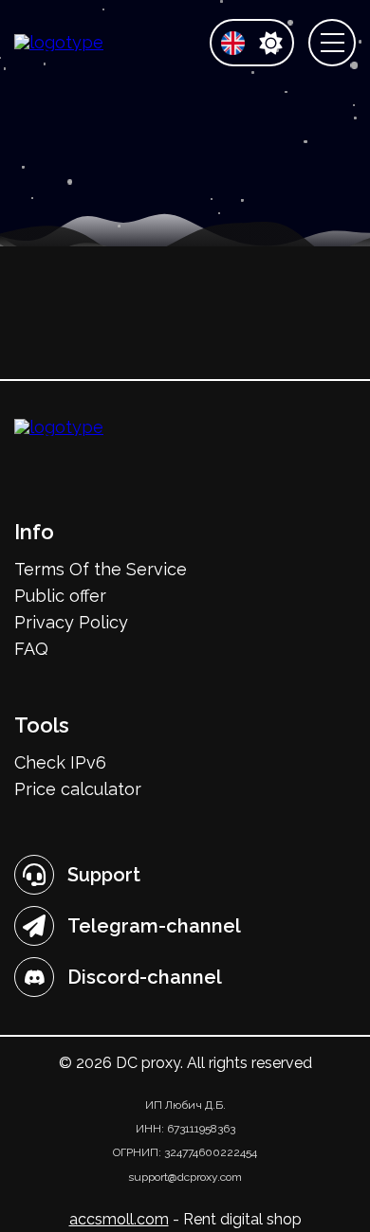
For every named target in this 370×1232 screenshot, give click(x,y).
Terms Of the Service (100, 569)
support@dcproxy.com (185, 1177)
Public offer (60, 596)
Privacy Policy (71, 622)
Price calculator (77, 789)
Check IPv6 (60, 762)
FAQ (31, 649)
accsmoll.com (119, 1219)
